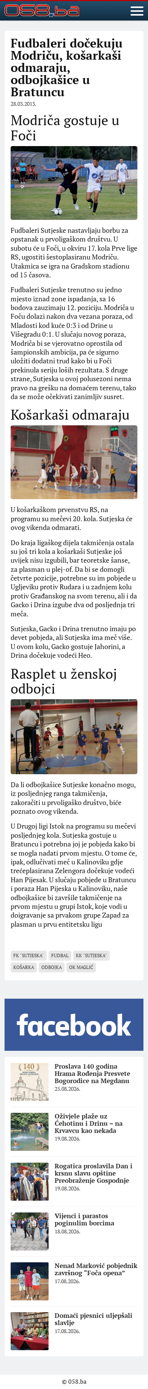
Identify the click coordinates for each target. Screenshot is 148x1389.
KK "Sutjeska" (91, 955)
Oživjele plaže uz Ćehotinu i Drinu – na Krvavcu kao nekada (89, 1123)
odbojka (51, 967)
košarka (23, 967)
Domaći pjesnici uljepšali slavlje (93, 1319)
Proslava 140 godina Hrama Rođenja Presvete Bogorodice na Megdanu (92, 1073)
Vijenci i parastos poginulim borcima (84, 1219)
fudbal (60, 955)
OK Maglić (81, 967)
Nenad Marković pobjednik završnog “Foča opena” (96, 1269)
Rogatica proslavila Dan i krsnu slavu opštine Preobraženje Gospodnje (93, 1172)
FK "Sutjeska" (28, 955)
